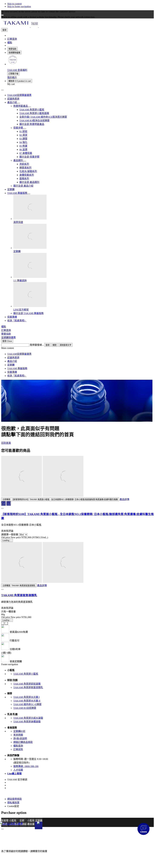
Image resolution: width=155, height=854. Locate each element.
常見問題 (18, 735)
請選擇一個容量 (9, 534)
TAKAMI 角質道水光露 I (26, 697)
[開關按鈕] (38, 825)
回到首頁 (6, 443)
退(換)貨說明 (20, 738)
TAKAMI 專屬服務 (17, 368)
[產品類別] (25, 161)
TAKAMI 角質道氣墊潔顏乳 (19, 595)
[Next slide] (6, 623)
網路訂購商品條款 (23, 742)
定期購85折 (19, 731)
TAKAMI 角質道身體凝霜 (27, 721)
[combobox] (15, 345)
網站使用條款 (14, 799)
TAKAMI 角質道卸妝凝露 (27, 684)
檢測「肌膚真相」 (17, 375)
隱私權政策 (13, 802)
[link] (12, 64)
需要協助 (12, 49)
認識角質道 (13, 357)
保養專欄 (12, 372)
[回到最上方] (2, 829)
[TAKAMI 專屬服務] (29, 193)
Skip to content (14, 3)
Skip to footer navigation (19, 6)
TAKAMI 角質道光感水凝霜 (28, 718)
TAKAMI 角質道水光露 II (26, 700)
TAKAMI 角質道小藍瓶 (25, 674)
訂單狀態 (18, 749)
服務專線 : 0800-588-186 (25, 766)
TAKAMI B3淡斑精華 (24, 708)
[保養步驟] (25, 128)
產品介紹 (12, 361)
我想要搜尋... (37, 345)
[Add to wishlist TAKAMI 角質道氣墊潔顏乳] (2, 589)
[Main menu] (2, 90)
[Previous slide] (2, 623)
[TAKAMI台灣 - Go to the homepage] (34, 26)
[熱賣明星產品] (29, 106)
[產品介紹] (19, 103)
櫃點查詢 (18, 745)
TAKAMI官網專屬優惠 (19, 354)
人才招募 (18, 770)
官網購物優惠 (14, 53)
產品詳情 (124, 499)
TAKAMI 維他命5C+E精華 (27, 704)
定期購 (11, 365)
